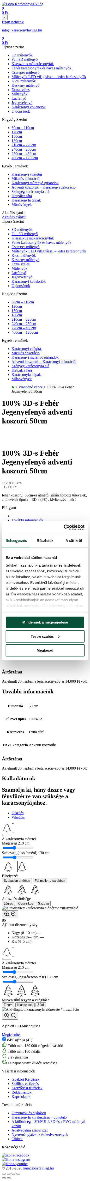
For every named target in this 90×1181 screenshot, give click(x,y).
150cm (17, 136)
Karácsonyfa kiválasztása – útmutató (39, 1117)
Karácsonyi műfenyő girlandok (35, 183)
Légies (8, 903)
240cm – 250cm (24, 149)
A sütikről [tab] (74, 540)
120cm (17, 132)
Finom (8, 1005)
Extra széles (21, 90)
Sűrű (40, 1005)
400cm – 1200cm (25, 158)
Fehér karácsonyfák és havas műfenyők (41, 68)
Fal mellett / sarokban (50, 880)
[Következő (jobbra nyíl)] (9, 1178)
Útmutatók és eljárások (29, 1113)
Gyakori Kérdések (25, 1079)
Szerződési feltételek (27, 1088)
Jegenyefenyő (22, 103)
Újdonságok (21, 111)
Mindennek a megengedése (45, 622)
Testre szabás (42, 636)
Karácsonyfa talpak (26, 200)
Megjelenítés (11, 1035)
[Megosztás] (9, 1174)
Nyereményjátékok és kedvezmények (40, 1134)
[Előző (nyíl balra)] (4, 1178)
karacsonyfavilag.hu (38, 1168)
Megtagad (45, 650)
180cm (17, 141)
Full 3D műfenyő (25, 59)
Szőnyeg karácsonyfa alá (30, 192)
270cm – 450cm (24, 154)
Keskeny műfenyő (25, 85)
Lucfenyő (19, 98)
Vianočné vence (30, 387)
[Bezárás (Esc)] (4, 1174)
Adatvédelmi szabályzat (30, 1130)
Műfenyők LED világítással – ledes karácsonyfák (49, 77)
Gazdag (43, 903)
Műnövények (22, 204)
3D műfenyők (22, 55)
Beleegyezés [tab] (16, 540)
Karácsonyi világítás (27, 174)
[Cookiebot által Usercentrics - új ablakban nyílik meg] (64, 527)
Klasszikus (25, 903)
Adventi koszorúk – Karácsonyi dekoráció (44, 187)
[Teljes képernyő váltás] (13, 1174)
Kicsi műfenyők (24, 81)
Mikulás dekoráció (26, 179)
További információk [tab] (27, 520)
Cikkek (17, 1139)
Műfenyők (19, 94)
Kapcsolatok (21, 1097)
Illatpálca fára (22, 196)
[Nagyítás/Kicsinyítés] (18, 1174)
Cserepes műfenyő (26, 72)
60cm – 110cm (23, 128)
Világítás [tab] (18, 817)
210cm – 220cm (24, 145)
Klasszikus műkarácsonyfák (33, 64)
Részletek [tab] (45, 540)
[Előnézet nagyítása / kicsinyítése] (10, 914)
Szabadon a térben (17, 880)
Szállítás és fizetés (25, 1084)
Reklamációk (21, 1092)
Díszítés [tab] (18, 813)
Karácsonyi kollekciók (29, 107)
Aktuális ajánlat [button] (13, 217)
